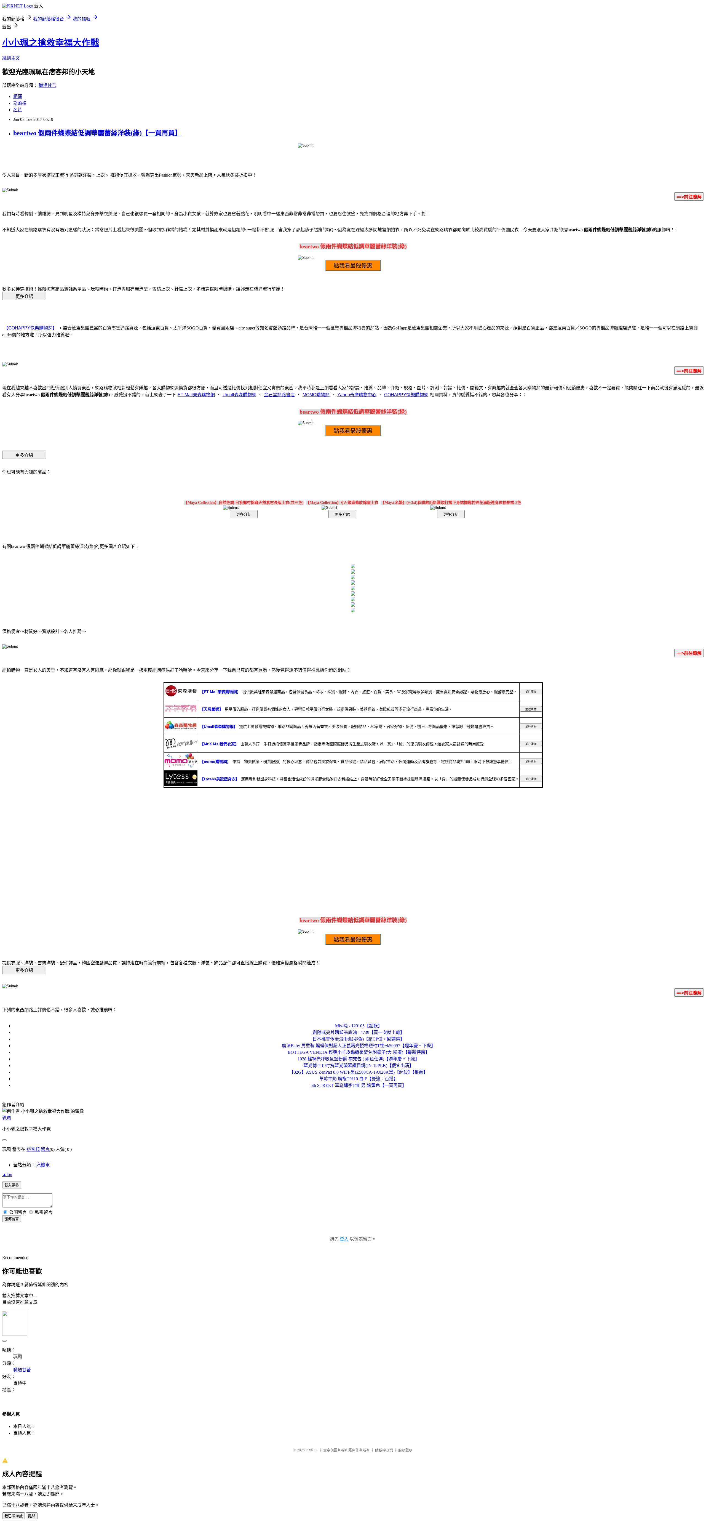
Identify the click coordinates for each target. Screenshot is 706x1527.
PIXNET (312, 1450)
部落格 (19, 103)
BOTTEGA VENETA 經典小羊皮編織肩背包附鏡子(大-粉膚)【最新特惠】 (359, 1052)
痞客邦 (33, 1149)
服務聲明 (405, 1450)
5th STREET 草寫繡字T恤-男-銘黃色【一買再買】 (359, 1085)
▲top (7, 1174)
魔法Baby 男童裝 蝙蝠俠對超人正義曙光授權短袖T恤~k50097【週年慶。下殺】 (358, 1045)
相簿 (17, 96)
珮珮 (6, 1118)
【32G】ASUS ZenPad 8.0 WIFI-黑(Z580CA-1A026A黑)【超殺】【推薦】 (358, 1072)
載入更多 (11, 1185)
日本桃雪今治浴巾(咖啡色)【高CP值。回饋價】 (358, 1039)
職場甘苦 (47, 85)
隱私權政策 (384, 1450)
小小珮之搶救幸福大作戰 (50, 43)
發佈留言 (11, 1219)
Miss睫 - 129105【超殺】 (358, 1025)
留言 (45, 1149)
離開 (31, 1516)
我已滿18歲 (13, 1516)
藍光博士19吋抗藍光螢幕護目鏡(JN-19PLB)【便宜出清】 (359, 1065)
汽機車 (43, 1164)
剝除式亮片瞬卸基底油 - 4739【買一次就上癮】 (359, 1032)
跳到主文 (11, 58)
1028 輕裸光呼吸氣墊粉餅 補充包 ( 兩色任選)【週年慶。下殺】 (358, 1059)
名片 (17, 109)
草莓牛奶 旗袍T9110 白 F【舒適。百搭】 (358, 1078)
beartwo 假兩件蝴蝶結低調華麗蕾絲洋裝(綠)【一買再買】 (97, 133)
